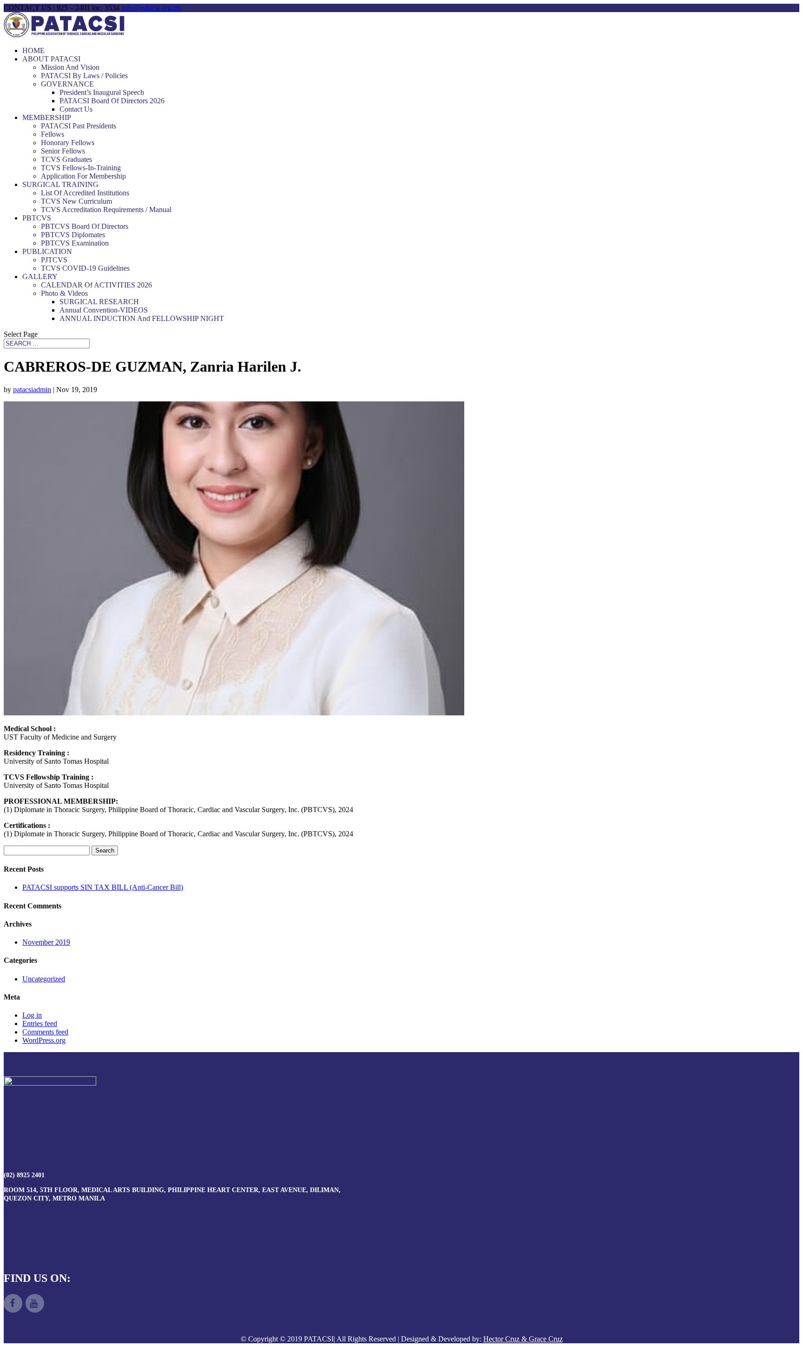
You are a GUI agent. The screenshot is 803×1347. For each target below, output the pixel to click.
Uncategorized (43, 979)
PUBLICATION (47, 251)
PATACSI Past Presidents (78, 126)
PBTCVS (36, 218)
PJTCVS (54, 260)
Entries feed (39, 1023)
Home (33, 50)
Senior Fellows (63, 151)
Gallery (40, 276)
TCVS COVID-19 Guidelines (85, 268)
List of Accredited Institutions (85, 193)
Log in (32, 1015)
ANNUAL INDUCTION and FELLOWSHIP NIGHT (141, 318)
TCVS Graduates (66, 159)
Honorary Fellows (67, 143)
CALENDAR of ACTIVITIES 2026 (96, 285)
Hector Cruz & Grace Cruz (523, 1339)
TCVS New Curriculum (76, 201)
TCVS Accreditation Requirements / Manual (106, 209)
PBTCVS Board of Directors (84, 226)
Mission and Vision (70, 67)
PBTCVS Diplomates (73, 235)
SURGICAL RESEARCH (99, 302)
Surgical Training (60, 184)
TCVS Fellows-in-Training (81, 168)
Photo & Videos (64, 293)
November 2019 (46, 942)
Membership (46, 117)
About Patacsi (51, 59)
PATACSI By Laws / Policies (84, 76)
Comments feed (45, 1032)
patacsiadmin (32, 389)
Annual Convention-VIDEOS (103, 310)
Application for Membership (83, 176)
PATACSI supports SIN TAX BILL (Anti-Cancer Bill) (102, 887)
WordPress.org (44, 1040)
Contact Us (75, 109)
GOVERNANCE (67, 84)
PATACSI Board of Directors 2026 (112, 101)
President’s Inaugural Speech (101, 92)
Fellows (52, 134)
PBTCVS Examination (75, 243)
